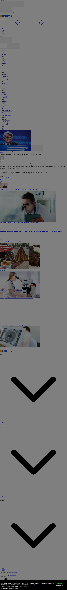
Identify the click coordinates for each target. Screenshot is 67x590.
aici (25, 586)
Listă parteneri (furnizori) (32, 584)
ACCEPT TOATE (60, 583)
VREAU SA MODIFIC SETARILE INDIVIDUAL (59, 585)
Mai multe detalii (26, 583)
